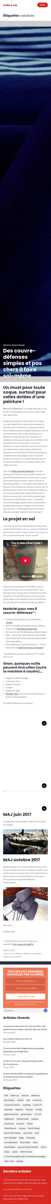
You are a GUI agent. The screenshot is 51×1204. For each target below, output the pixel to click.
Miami (30, 1123)
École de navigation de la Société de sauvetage (24, 1156)
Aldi (6, 1095)
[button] (25, 717)
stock (43, 1147)
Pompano (30, 1137)
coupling (26, 1104)
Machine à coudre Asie (27, 628)
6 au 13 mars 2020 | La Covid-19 (17, 1039)
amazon (25, 1095)
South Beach (9, 1147)
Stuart (7, 1151)
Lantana (34, 1119)
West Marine (26, 1151)
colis (28, 1100)
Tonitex (9, 622)
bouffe (20, 1100)
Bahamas (35, 1095)
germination (26, 1114)
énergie (19, 1161)
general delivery (11, 1114)
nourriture (27, 1133)
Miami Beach (10, 1128)
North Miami (34, 1128)
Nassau (22, 1128)
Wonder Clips (12, 693)
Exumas (29, 1109)
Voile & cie (10, 5)
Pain (37, 1133)
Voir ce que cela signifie (22, 944)
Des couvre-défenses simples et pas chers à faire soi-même (22, 363)
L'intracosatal (23, 1119)
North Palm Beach (12, 1133)
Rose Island (25, 1142)
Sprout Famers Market (28, 1147)
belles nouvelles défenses (22, 471)
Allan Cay (14, 1095)
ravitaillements (11, 1142)
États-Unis (9, 1161)
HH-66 (38, 1114)
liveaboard (9, 1123)
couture (6, 954)
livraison (20, 1123)
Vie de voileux (18, 345)
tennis (15, 1151)
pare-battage (36, 954)
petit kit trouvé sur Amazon (31, 647)
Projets (7, 345)
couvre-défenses (16, 954)
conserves (37, 1100)
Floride (38, 1109)
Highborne (9, 1119)
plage (21, 1137)
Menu (42, 5)
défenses (26, 954)
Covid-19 (37, 1104)
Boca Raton (9, 1100)
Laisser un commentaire (12, 957)
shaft (35, 1142)
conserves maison (12, 1104)
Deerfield (8, 1109)
